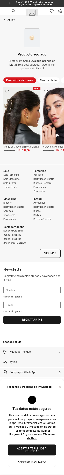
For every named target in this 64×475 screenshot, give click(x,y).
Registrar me (32, 319)
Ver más (50, 253)
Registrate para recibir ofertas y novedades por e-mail (31, 277)
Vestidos (38, 174)
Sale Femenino (11, 174)
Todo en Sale (10, 187)
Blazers (7, 202)
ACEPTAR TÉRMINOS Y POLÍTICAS (32, 450)
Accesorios (39, 202)
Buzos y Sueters (42, 219)
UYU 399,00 (9, 150)
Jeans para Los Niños (14, 243)
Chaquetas (39, 191)
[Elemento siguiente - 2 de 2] (60, 3)
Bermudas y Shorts (43, 179)
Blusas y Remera (42, 183)
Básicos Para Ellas (13, 230)
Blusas (37, 211)
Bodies (37, 215)
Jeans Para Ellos (12, 238)
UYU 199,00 (23, 150)
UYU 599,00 (48, 150)
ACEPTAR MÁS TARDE (32, 462)
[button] (4, 19)
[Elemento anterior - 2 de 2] (3, 3)
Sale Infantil (9, 183)
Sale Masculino (11, 179)
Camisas (8, 211)
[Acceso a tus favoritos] (52, 11)
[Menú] (4, 11)
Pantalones (39, 187)
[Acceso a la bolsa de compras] (60, 11)
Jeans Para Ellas (12, 234)
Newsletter (13, 269)
